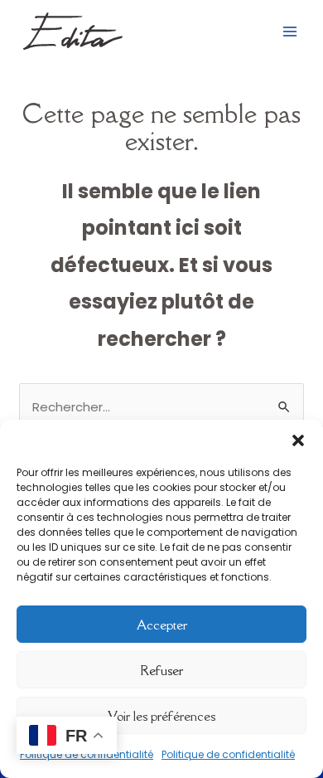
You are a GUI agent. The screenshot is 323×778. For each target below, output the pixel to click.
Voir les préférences (161, 715)
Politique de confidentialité (228, 754)
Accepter (162, 624)
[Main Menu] (289, 31)
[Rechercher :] (161, 407)
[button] (298, 440)
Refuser (161, 670)
